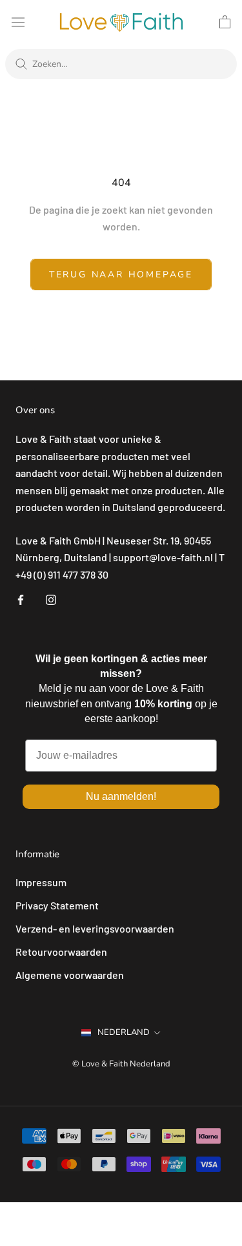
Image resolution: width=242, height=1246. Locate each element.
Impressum (40, 882)
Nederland (123, 1032)
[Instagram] (51, 598)
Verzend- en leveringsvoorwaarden (94, 928)
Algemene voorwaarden (69, 975)
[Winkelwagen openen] (224, 21)
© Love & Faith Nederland (121, 1064)
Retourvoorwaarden (61, 951)
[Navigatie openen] (18, 21)
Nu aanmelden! (121, 796)
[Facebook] (20, 598)
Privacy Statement (57, 905)
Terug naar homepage (121, 274)
